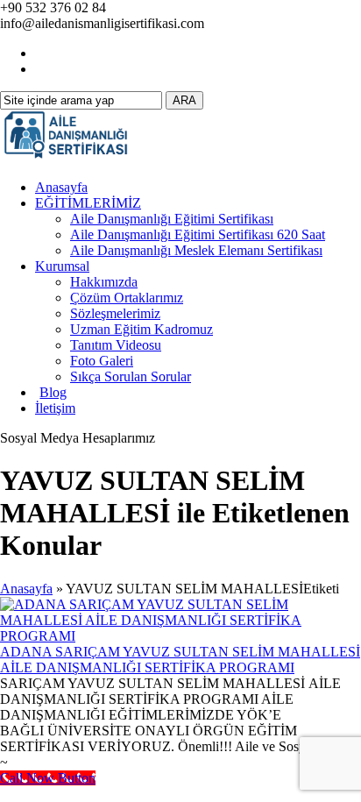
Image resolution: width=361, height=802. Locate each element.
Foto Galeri (101, 360)
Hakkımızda (104, 281)
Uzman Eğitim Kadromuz (141, 329)
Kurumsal (62, 266)
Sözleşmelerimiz (115, 313)
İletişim (55, 408)
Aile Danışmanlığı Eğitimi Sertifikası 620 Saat (197, 234)
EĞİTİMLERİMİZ (88, 202)
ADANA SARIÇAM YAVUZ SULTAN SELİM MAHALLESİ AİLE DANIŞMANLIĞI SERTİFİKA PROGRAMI (180, 659)
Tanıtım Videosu (115, 344)
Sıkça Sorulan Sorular (130, 376)
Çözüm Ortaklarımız (126, 297)
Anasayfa (61, 187)
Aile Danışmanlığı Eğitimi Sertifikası (171, 218)
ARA (184, 100)
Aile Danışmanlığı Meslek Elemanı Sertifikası (196, 250)
